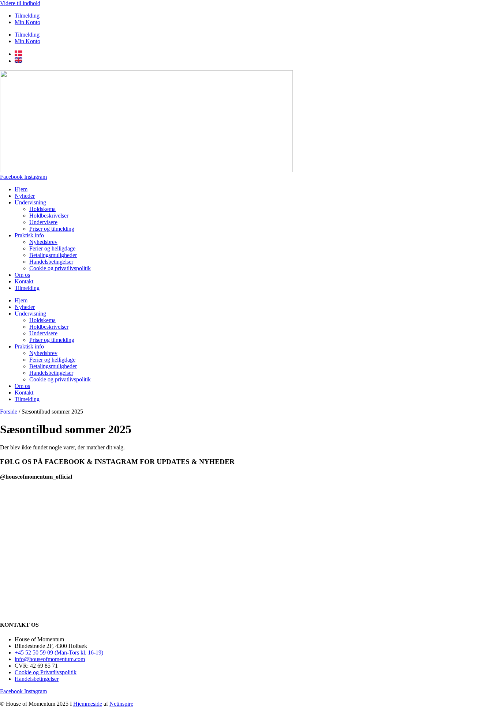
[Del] (476, 8)
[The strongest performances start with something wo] (150, 505)
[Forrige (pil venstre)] (13, 356)
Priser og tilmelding (51, 229)
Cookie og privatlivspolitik (60, 268)
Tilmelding (27, 34)
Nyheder (25, 196)
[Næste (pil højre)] (487, 356)
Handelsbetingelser (51, 262)
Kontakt (24, 281)
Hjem (21, 189)
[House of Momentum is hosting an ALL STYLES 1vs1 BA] (450, 537)
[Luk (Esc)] (492, 8)
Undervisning (30, 202)
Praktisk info (29, 235)
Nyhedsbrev (43, 242)
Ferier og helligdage (52, 248)
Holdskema (42, 209)
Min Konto (27, 22)
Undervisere (43, 222)
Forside (8, 411)
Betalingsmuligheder (53, 255)
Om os (22, 275)
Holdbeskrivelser (48, 215)
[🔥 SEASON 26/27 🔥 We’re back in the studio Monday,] (50, 529)
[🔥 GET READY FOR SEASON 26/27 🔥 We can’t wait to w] (250, 536)
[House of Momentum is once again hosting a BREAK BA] (350, 551)
